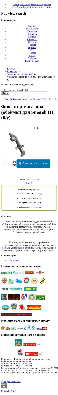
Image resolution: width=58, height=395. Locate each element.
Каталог (32, 36)
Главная (32, 26)
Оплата (32, 42)
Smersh (29, 183)
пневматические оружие (17, 245)
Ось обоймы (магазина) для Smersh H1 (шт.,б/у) (28, 99)
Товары (32, 44)
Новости (32, 53)
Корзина (32, 47)
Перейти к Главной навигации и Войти (32, 7)
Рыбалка (32, 58)
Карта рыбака (32, 61)
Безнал (32, 55)
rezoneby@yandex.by (32, 207)
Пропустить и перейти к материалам (32, 4)
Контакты (32, 39)
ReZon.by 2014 (8, 391)
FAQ (32, 50)
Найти (5, 93)
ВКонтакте (14, 260)
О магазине (32, 28)
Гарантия (32, 31)
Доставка (32, 34)
